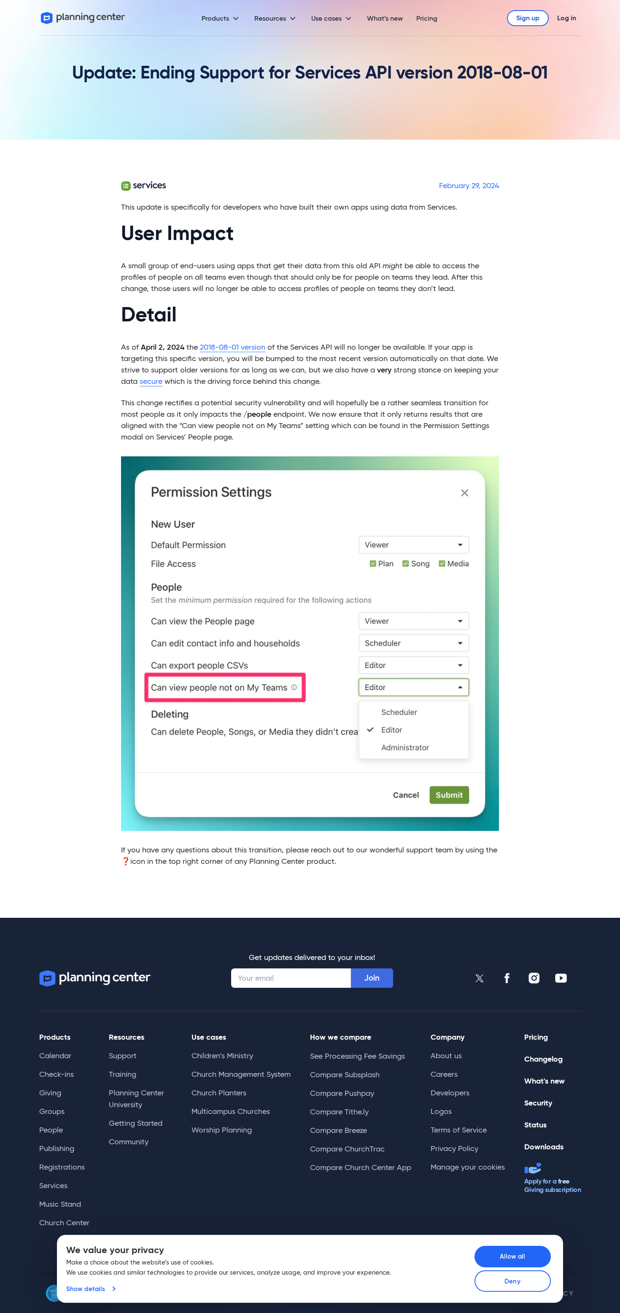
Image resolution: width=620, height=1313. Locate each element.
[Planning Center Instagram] (534, 978)
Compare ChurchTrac (347, 1149)
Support (123, 1055)
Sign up (527, 17)
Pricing (426, 18)
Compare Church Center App (360, 1167)
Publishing (56, 1148)
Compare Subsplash (345, 1074)
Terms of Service (459, 1130)
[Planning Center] (83, 18)
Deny (512, 1281)
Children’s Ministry (222, 1055)
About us (446, 1055)
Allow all (513, 1256)
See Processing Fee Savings (357, 1056)
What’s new (385, 18)
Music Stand (60, 1204)
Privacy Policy (454, 1148)
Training (122, 1074)
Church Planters (218, 1092)
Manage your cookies (468, 1167)
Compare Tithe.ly (339, 1111)
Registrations (62, 1167)
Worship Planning (221, 1130)
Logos (441, 1111)
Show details (85, 1289)
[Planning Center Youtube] (561, 978)
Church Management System (241, 1074)
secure (151, 381)
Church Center (64, 1222)
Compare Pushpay (342, 1093)
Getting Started (135, 1123)
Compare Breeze (338, 1130)
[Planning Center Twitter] (480, 978)
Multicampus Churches (230, 1111)
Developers (450, 1092)
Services (53, 1185)
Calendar (55, 1055)
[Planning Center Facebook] (507, 978)
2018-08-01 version (232, 347)
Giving (50, 1092)
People (51, 1130)
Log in (566, 17)
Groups (52, 1111)
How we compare (340, 1037)
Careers (444, 1074)
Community (128, 1141)
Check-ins (56, 1074)
